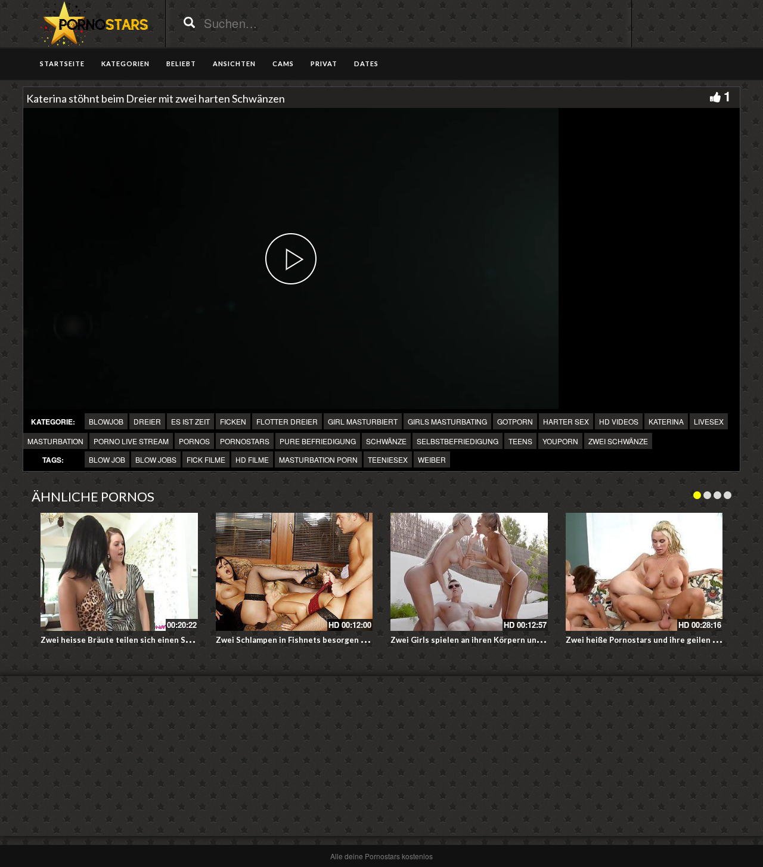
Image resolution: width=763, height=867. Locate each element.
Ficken (233, 421)
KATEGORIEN (125, 63)
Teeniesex (388, 459)
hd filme (252, 459)
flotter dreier (287, 421)
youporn (560, 441)
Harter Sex (566, 421)
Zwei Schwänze (618, 441)
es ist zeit (190, 421)
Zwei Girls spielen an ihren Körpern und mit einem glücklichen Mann (519, 640)
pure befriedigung (318, 441)
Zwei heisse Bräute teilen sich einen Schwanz (127, 640)
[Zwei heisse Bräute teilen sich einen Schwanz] (119, 572)
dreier (147, 421)
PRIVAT (324, 63)
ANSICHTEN (234, 63)
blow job (107, 459)
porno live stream (131, 441)
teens (520, 441)
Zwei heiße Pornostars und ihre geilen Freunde (655, 640)
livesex (709, 421)
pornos (194, 441)
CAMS (283, 63)
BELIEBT (181, 63)
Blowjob (106, 421)
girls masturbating (447, 421)
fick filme (206, 459)
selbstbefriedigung (457, 441)
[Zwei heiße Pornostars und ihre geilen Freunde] (644, 572)
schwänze (386, 441)
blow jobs (155, 459)
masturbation (55, 441)
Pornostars (244, 441)
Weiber (432, 459)
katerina (666, 421)
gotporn (515, 421)
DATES (366, 63)
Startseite (62, 63)
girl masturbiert (363, 421)
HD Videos (618, 421)
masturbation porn (318, 459)
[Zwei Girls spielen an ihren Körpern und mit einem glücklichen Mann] (469, 572)
